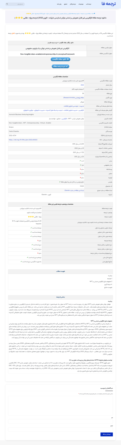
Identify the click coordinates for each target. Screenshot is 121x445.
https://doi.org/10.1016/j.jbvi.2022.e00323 (23, 140)
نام (112, 418)
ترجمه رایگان (73, 4)
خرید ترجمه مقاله (59, 66)
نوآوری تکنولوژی (28, 110)
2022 (82, 85)
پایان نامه (59, 4)
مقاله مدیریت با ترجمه (86, 14)
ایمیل (111, 426)
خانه (93, 14)
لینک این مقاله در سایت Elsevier (74, 190)
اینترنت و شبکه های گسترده (54, 110)
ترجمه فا (89, 4)
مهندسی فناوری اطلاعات (71, 106)
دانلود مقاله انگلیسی (59, 59)
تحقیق (65, 4)
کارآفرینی (81, 110)
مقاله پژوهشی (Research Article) (73, 98)
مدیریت (81, 106)
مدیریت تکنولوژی (39, 110)
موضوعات (80, 4)
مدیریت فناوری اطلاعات (70, 110)
